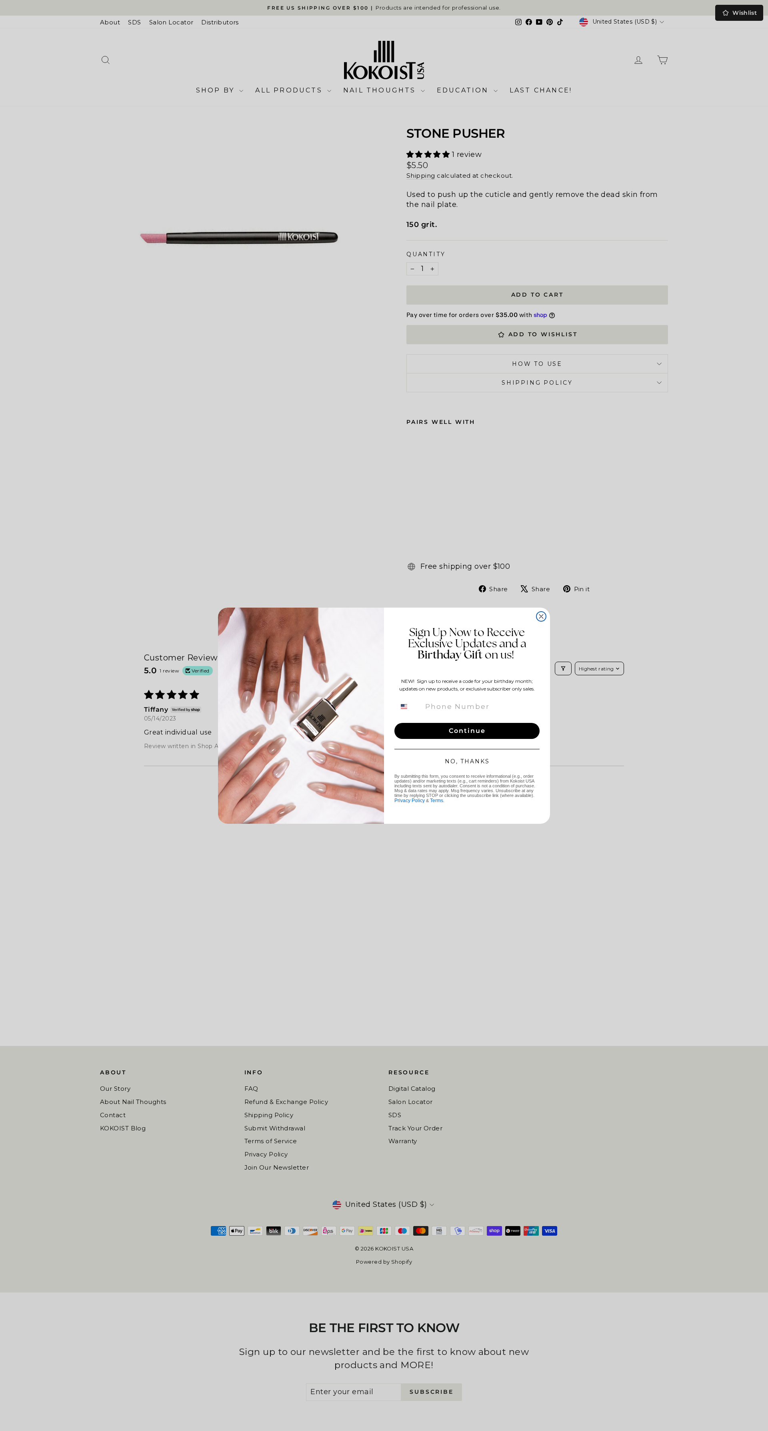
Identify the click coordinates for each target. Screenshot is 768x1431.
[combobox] (408, 706)
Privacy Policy (409, 800)
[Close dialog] (541, 616)
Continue (467, 731)
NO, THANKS (467, 761)
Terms (436, 800)
